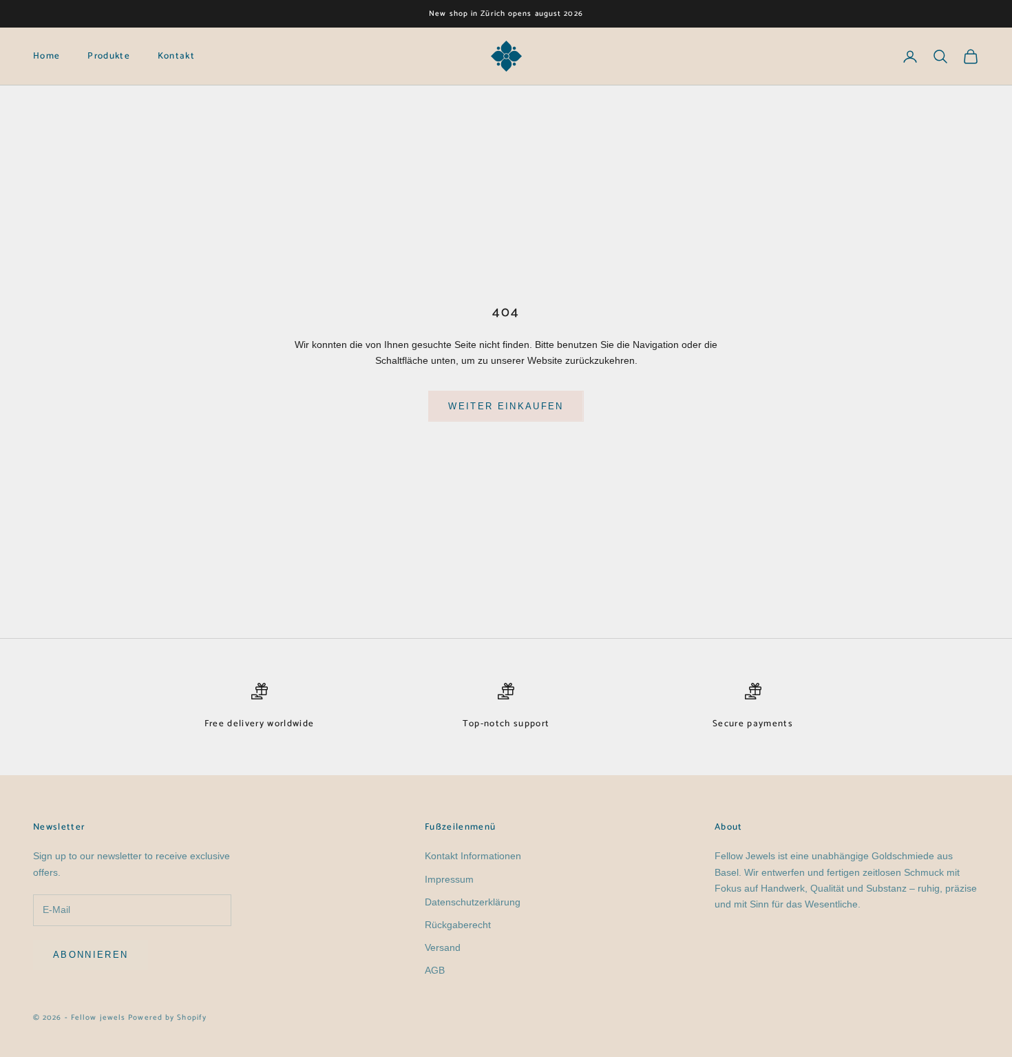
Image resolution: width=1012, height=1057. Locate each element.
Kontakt (176, 56)
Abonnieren (90, 955)
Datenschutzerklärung (472, 901)
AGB (435, 970)
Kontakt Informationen (473, 855)
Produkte (108, 56)
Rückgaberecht (458, 924)
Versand (443, 947)
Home (46, 56)
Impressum (449, 879)
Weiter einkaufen (505, 406)
